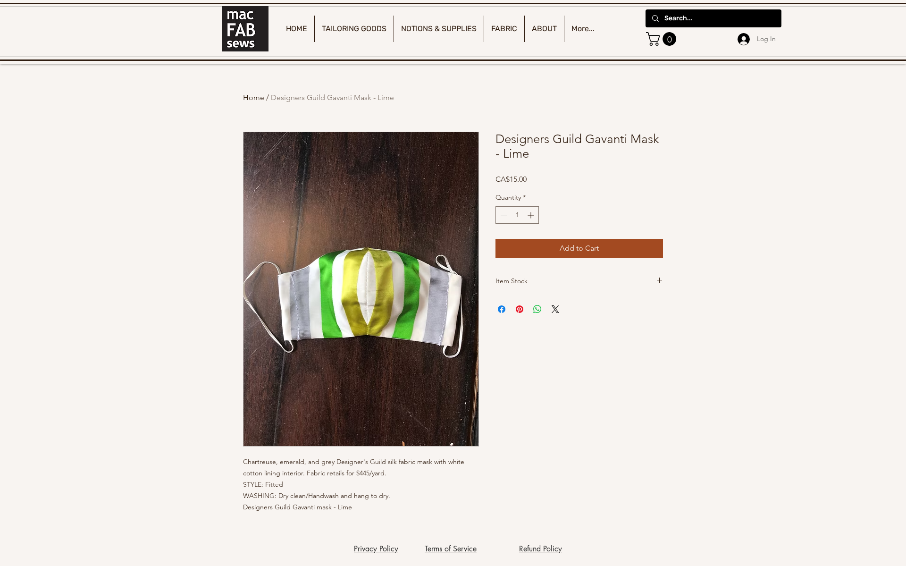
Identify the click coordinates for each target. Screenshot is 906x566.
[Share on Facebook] (501, 309)
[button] (663, 39)
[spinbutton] (517, 215)
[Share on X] (555, 309)
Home (253, 97)
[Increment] (531, 215)
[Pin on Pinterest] (519, 309)
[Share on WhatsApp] (537, 309)
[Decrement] (503, 215)
